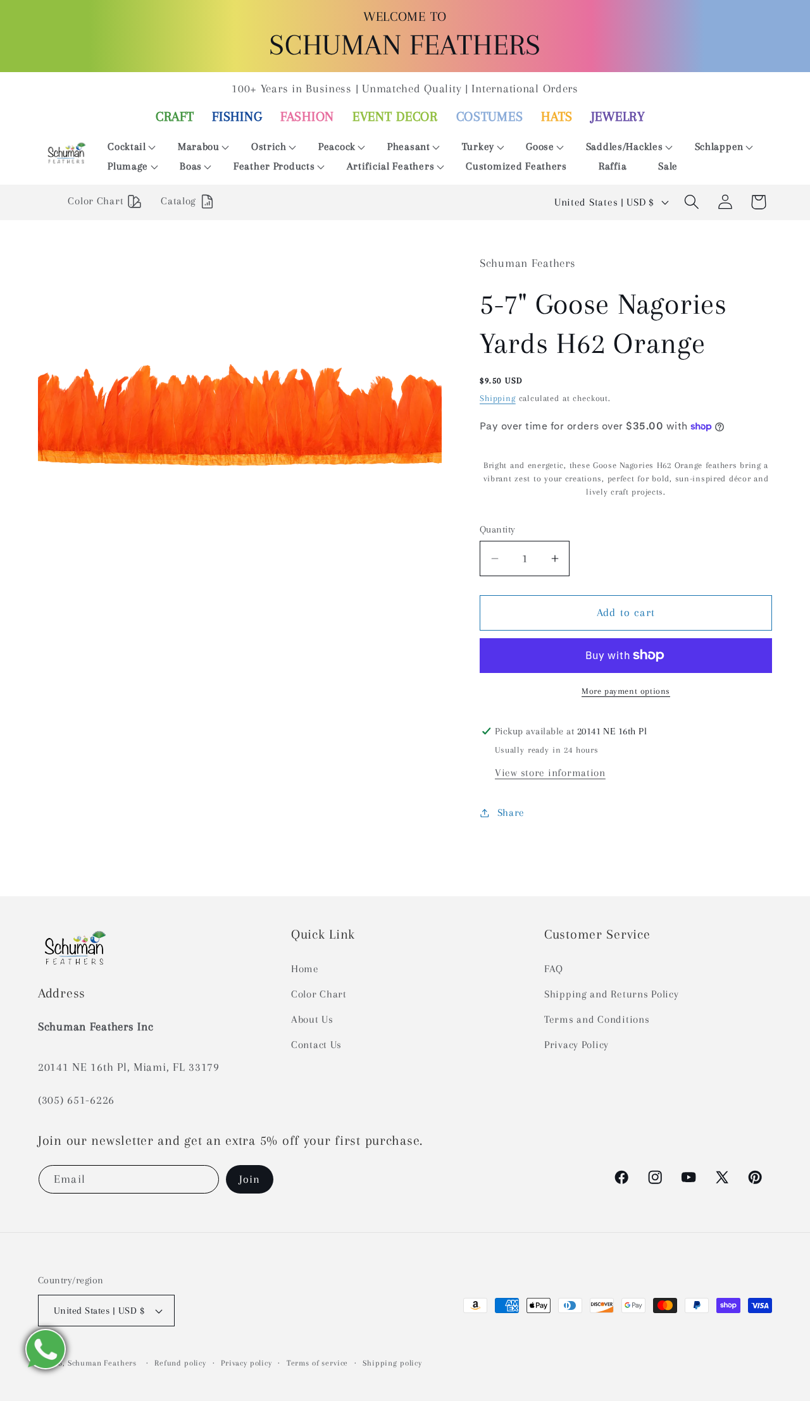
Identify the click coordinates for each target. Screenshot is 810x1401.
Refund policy (180, 1363)
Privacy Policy (576, 1045)
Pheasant (408, 146)
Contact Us (316, 1045)
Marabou (199, 146)
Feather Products (274, 166)
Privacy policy (246, 1363)
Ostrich (269, 146)
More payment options (626, 691)
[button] (127, 147)
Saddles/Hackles (624, 146)
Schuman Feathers (102, 1363)
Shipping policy (392, 1363)
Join (250, 1179)
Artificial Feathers (391, 166)
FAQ (553, 969)
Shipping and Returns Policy (611, 994)
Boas (191, 166)
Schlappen (719, 146)
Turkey (478, 146)
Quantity (498, 529)
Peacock (337, 146)
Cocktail (127, 146)
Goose (540, 146)
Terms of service (317, 1363)
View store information (550, 773)
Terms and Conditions (596, 1019)
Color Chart (319, 994)
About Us (312, 1019)
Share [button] (511, 812)
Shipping (498, 398)
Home (305, 969)
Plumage (128, 166)
